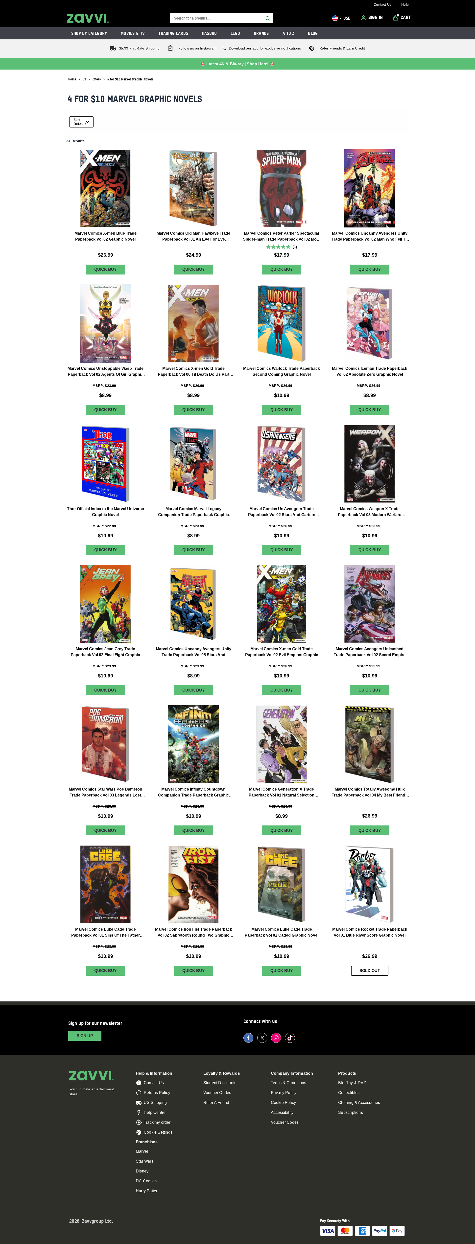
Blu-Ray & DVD (352, 1083)
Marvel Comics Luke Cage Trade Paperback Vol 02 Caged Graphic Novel (281, 932)
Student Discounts (219, 1083)
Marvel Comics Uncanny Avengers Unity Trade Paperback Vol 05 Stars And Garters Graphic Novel (193, 652)
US (84, 79)
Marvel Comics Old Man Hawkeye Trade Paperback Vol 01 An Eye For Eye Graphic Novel (193, 236)
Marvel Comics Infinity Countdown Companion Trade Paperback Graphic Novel (193, 792)
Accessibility (282, 1112)
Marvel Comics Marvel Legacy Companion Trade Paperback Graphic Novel (193, 512)
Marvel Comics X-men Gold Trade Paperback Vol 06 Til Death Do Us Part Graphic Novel (193, 371)
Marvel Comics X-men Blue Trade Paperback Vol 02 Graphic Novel (105, 236)
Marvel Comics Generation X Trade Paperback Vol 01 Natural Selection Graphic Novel (281, 792)
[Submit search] (267, 18)
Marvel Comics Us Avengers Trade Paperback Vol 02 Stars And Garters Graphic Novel (281, 512)
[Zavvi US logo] (87, 18)
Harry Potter (146, 1191)
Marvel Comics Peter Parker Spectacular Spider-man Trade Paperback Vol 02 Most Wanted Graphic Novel (281, 236)
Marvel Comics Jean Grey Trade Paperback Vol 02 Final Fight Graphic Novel (105, 652)
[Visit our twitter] (262, 1038)
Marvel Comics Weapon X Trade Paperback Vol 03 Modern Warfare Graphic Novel (369, 512)
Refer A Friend (216, 1102)
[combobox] (221, 18)
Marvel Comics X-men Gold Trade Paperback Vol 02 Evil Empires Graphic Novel (281, 652)
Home (72, 79)
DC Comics (146, 1181)
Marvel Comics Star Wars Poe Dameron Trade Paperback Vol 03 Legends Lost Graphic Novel (105, 792)
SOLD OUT (369, 971)
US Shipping (155, 1102)
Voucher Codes (217, 1093)
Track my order (157, 1122)
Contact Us (154, 1083)
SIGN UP (85, 1036)
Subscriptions (350, 1112)
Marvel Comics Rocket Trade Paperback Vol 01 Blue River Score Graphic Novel (369, 932)
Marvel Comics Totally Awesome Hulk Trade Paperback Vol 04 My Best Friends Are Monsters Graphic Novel (369, 792)
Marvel (142, 1151)
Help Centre (155, 1112)
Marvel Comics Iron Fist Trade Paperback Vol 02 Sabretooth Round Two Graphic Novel (193, 932)
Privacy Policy (284, 1093)
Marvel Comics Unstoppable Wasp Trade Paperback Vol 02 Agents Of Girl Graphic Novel (105, 371)
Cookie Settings (158, 1132)
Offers (97, 79)
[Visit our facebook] (248, 1038)
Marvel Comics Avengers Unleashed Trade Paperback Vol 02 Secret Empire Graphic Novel (369, 652)
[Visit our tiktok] (290, 1038)
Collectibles (348, 1093)
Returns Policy (157, 1093)
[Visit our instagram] (276, 1038)
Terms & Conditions (288, 1083)
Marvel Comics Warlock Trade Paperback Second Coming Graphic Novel (281, 371)
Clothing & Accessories (359, 1102)
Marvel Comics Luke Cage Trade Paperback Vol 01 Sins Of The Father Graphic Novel (105, 932)
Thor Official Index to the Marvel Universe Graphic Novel (105, 511)
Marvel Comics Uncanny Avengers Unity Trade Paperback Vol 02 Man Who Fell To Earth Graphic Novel (370, 236)
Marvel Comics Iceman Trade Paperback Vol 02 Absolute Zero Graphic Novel (369, 371)
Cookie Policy (283, 1102)
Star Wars (144, 1161)
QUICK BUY (105, 269)
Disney (142, 1171)
